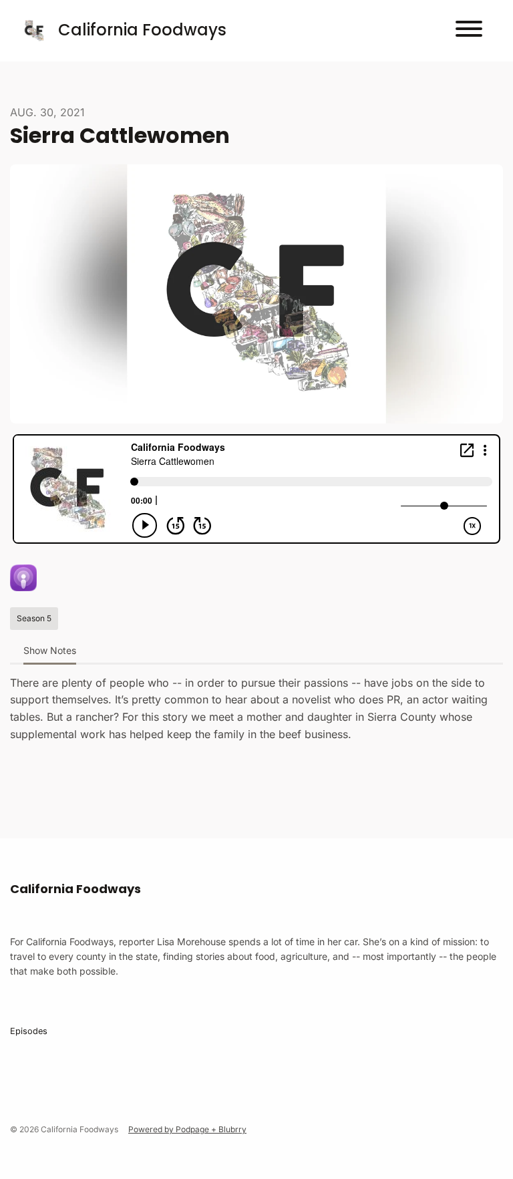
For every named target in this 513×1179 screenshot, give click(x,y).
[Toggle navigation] (469, 31)
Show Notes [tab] (49, 650)
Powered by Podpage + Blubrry (187, 1129)
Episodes (28, 1031)
